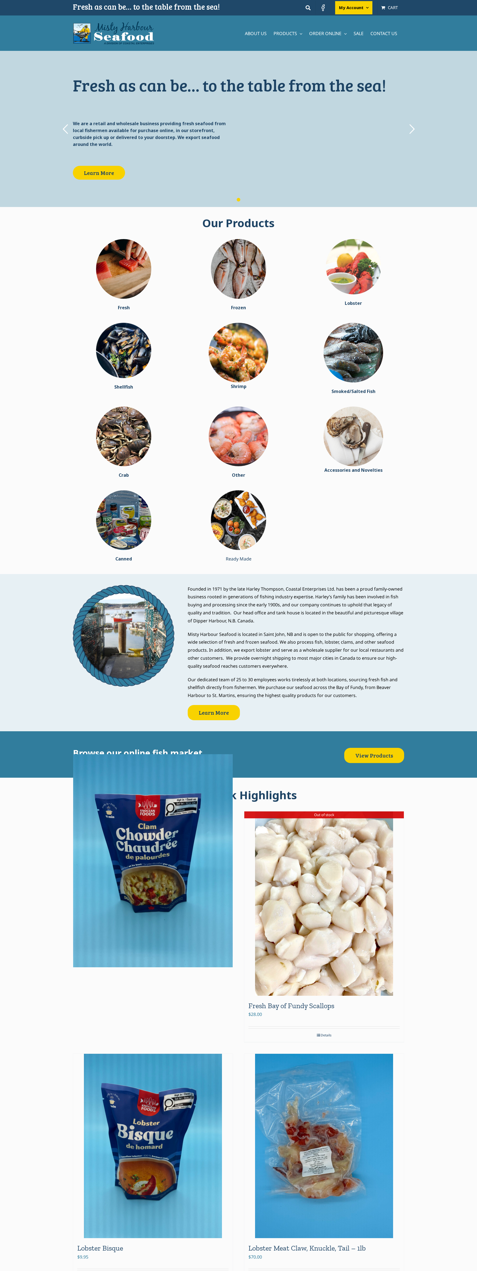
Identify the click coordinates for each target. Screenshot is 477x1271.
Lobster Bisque (100, 1248)
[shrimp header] (238, 325)
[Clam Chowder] (153, 860)
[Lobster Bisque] (153, 1146)
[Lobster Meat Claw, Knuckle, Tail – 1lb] (324, 1146)
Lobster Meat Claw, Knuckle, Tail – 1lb (307, 1248)
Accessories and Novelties (353, 470)
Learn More (99, 173)
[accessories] (353, 409)
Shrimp (239, 386)
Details (326, 1035)
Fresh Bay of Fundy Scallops (291, 1005)
